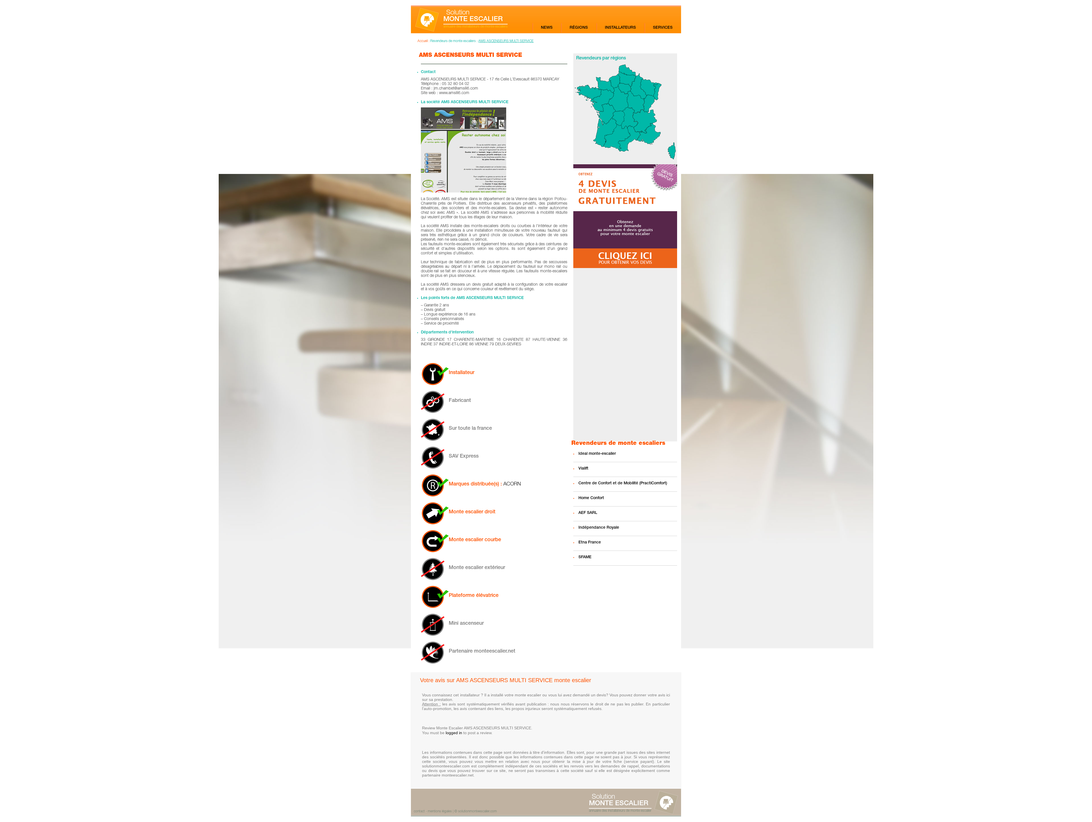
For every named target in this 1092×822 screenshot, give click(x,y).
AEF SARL (587, 513)
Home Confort (591, 498)
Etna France (589, 543)
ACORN (512, 484)
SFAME (585, 557)
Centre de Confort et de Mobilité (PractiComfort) (622, 483)
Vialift (583, 469)
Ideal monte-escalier (597, 454)
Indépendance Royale (598, 528)
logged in (454, 732)
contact (419, 811)
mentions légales (440, 811)
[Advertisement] (625, 354)
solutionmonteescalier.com (477, 811)
